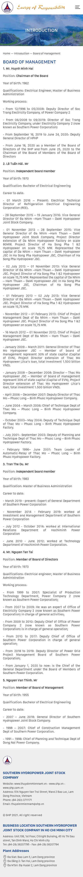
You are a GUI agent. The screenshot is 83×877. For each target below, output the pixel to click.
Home (6, 53)
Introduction (21, 53)
